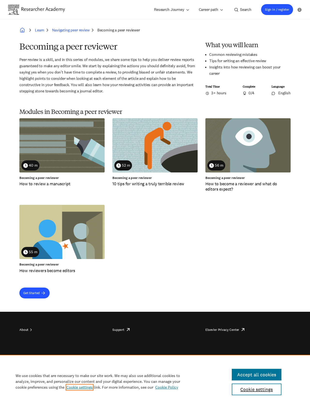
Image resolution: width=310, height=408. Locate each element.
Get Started (31, 293)
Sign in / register (277, 9)
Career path (208, 9)
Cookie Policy (166, 387)
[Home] (43, 9)
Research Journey (169, 9)
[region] (155, 381)
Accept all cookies (256, 374)
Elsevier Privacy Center (222, 329)
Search (245, 9)
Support (118, 329)
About (23, 329)
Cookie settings (79, 387)
